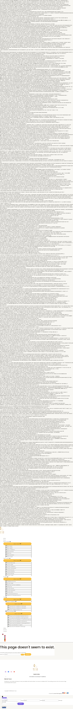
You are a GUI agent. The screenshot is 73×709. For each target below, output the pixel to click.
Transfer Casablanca (11, 566)
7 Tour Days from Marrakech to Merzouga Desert (18, 617)
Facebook (4, 707)
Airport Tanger (10, 556)
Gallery (4, 628)
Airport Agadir (9, 547)
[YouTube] (14, 672)
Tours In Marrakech (10, 611)
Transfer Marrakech (11, 571)
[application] (10, 541)
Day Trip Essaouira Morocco (12, 593)
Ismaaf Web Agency (58, 693)
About (4, 540)
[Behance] (8, 672)
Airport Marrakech (10, 555)
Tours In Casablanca (11, 601)
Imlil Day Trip (9, 586)
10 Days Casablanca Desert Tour (15, 609)
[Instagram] (5, 672)
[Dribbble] (11, 672)
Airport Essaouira (10, 551)
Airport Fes (9, 553)
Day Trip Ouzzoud (10, 588)
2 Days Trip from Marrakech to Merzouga (17, 626)
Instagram (4, 706)
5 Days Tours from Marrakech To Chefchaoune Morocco (20, 619)
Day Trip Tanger (10, 583)
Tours (4, 597)
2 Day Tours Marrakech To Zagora (15, 624)
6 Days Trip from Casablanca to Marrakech (17, 607)
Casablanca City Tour (11, 581)
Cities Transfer (6, 558)
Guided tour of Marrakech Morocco (14, 595)
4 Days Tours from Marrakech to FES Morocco (18, 621)
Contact (5, 631)
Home (4, 538)
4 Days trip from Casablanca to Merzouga (17, 606)
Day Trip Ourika (10, 591)
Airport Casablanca (11, 549)
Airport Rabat (9, 546)
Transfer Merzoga (10, 573)
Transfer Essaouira (10, 569)
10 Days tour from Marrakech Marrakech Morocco (18, 616)
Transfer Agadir (10, 564)
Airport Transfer (6, 541)
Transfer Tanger (10, 575)
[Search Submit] (22, 654)
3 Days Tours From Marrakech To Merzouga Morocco (19, 623)
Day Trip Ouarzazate (11, 590)
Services (5, 629)
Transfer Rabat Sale (11, 562)
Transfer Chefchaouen (11, 568)
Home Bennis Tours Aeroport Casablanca (37, 676)
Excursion (5, 576)
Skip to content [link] (15, 526)
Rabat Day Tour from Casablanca (13, 584)
